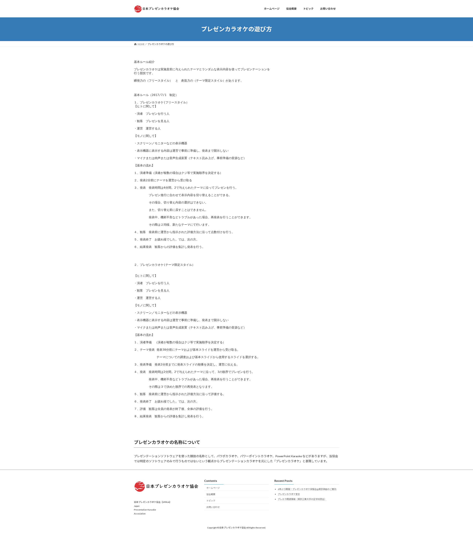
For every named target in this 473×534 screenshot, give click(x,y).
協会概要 (210, 494)
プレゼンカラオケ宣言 (289, 494)
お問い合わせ (213, 507)
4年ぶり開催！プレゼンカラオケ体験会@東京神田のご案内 (307, 489)
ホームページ (213, 487)
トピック (210, 500)
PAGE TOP (459, 514)
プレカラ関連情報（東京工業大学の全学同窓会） (302, 499)
